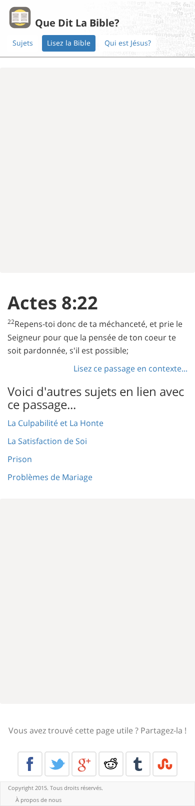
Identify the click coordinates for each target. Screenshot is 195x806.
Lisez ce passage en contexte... (131, 368)
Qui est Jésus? (127, 43)
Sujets (22, 43)
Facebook (30, 763)
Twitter (57, 763)
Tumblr (138, 763)
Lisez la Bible (68, 43)
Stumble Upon (165, 763)
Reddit (111, 763)
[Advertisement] (97, 170)
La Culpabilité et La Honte (56, 423)
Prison (20, 459)
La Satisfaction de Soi (47, 441)
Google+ (84, 763)
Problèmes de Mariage (50, 477)
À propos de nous (39, 799)
